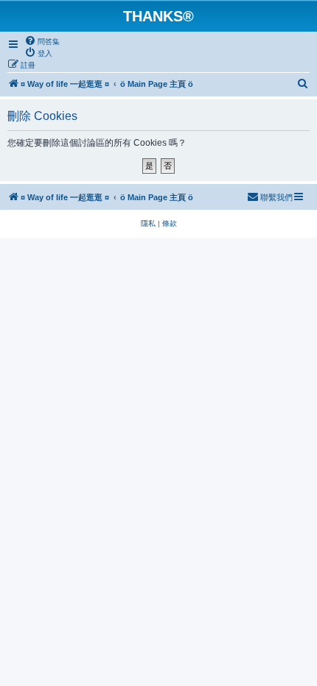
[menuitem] (42, 41)
